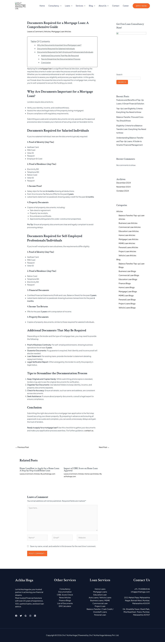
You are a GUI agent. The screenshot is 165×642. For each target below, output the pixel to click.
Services (79, 5)
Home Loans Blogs (127, 287)
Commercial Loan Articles (130, 227)
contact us (88, 430)
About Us (102, 5)
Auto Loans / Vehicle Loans (100, 597)
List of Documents (65, 603)
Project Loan (100, 606)
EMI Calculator (65, 606)
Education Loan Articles (129, 231)
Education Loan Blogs (128, 279)
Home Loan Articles (92, 474)
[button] (60, 5)
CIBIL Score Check (65, 595)
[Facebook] (16, 616)
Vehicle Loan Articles (127, 255)
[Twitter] (21, 616)
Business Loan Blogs (127, 271)
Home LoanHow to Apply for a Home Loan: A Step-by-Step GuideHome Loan (39, 469)
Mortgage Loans (100, 592)
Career (126, 5)
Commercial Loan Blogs (129, 275)
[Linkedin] (35, 616)
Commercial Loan (100, 603)
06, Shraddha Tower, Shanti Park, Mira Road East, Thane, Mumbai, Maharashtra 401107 (136, 612)
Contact (115, 5)
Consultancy (53, 5)
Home (42, 5)
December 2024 (123, 182)
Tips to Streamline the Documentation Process (60, 59)
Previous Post (22, 447)
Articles (47, 31)
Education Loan (100, 595)
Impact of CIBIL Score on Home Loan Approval (81, 469)
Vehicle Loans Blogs (127, 307)
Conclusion (46, 62)
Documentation (65, 592)
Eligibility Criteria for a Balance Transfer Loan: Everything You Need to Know (131, 129)
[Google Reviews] (26, 616)
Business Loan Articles (128, 223)
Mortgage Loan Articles (61, 31)
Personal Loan (100, 615)
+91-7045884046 (142, 589)
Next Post (104, 447)
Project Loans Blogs (127, 303)
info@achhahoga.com (140, 592)
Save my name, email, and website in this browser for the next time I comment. (63, 546)
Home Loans (100, 589)
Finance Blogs (125, 283)
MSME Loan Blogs (126, 295)
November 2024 (123, 187)
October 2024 (122, 191)
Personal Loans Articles (128, 247)
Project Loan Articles (127, 251)
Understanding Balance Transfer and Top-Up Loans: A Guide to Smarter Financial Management (129, 141)
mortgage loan (45, 68)
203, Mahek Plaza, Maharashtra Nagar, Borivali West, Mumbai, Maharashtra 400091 (137, 600)
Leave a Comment (35, 31)
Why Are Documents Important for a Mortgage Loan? (59, 45)
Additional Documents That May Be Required (60, 55)
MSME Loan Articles (127, 243)
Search (119, 74)
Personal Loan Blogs (127, 299)
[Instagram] (30, 616)
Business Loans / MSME (100, 600)
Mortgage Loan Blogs (128, 291)
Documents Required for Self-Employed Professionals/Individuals (65, 52)
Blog (91, 5)
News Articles (65, 597)
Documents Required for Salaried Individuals (56, 48)
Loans (67, 5)
